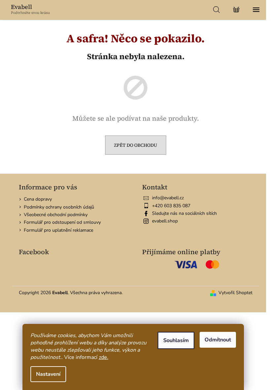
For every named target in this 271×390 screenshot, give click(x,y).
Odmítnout (218, 339)
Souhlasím (176, 340)
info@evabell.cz (168, 198)
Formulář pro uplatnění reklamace (58, 230)
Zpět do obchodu (135, 145)
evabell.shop (165, 221)
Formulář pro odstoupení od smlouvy (62, 222)
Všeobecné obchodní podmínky (56, 215)
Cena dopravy (38, 199)
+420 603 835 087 (171, 206)
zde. (103, 357)
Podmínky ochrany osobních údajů (59, 207)
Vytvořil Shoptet (235, 293)
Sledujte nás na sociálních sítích (184, 213)
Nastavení (48, 374)
